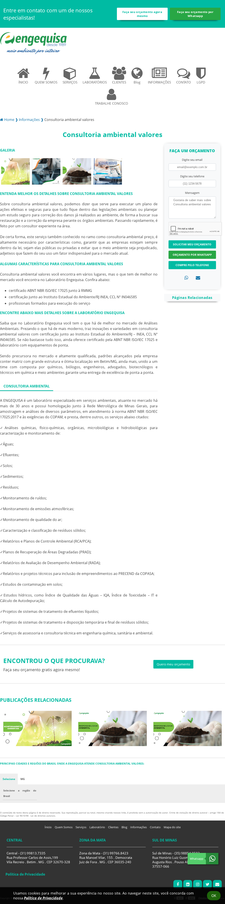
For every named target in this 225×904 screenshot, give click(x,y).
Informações (138, 827)
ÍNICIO (23, 82)
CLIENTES (119, 82)
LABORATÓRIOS (95, 82)
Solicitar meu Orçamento (192, 244)
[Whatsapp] (186, 278)
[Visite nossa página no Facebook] (177, 884)
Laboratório (97, 827)
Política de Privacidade (43, 898)
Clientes (113, 827)
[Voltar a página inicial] (33, 42)
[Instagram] (197, 884)
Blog (137, 82)
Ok (213, 895)
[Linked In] (187, 884)
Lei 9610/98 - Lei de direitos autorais (35, 815)
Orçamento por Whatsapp (192, 255)
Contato (155, 827)
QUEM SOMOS (46, 82)
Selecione (9, 779)
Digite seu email (192, 160)
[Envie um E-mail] (217, 884)
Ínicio (48, 827)
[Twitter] (207, 884)
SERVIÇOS (70, 82)
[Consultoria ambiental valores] (15, 171)
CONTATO (183, 82)
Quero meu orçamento (173, 664)
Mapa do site (172, 827)
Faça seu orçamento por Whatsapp (195, 14)
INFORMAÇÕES (159, 82)
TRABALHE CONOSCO (111, 103)
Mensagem (192, 193)
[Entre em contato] (198, 278)
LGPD (201, 82)
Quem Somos (64, 827)
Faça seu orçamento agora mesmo (142, 14)
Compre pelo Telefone (192, 265)
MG (22, 779)
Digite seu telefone (192, 176)
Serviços (81, 827)
